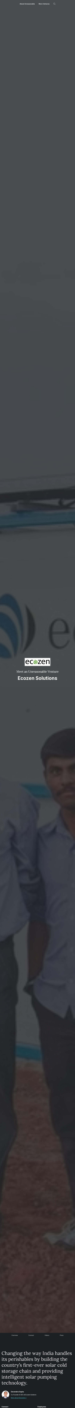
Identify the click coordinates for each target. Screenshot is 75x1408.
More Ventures (44, 4)
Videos (47, 1335)
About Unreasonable (27, 4)
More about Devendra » (18, 1398)
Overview (15, 1335)
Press (61, 1335)
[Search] (54, 4)
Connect (31, 1335)
